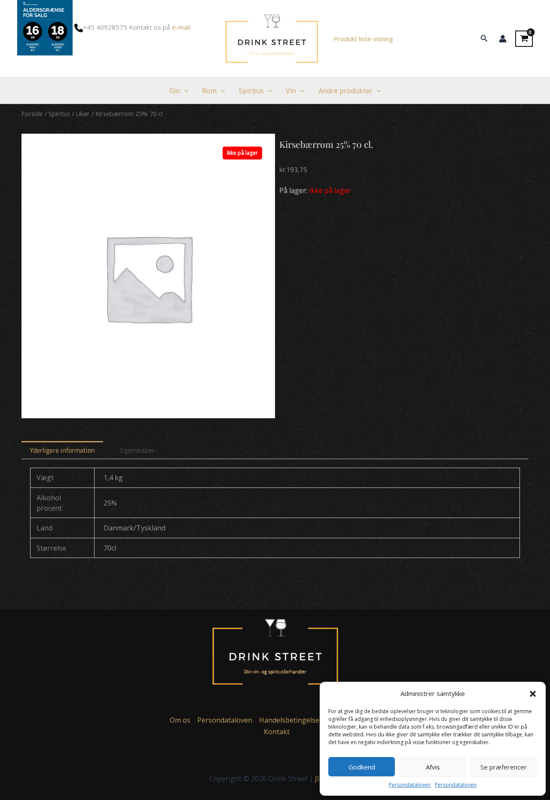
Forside (32, 113)
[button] (533, 694)
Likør (83, 113)
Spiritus (251, 90)
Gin (174, 90)
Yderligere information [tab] (62, 450)
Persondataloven (410, 784)
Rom (209, 90)
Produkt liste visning (363, 38)
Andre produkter (345, 90)
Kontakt (277, 731)
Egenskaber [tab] (137, 450)
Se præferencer (503, 767)
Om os (180, 720)
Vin (291, 90)
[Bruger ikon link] (503, 39)
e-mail (181, 27)
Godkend (361, 767)
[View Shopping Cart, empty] (524, 39)
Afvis (433, 767)
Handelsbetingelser (290, 720)
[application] (184, 91)
